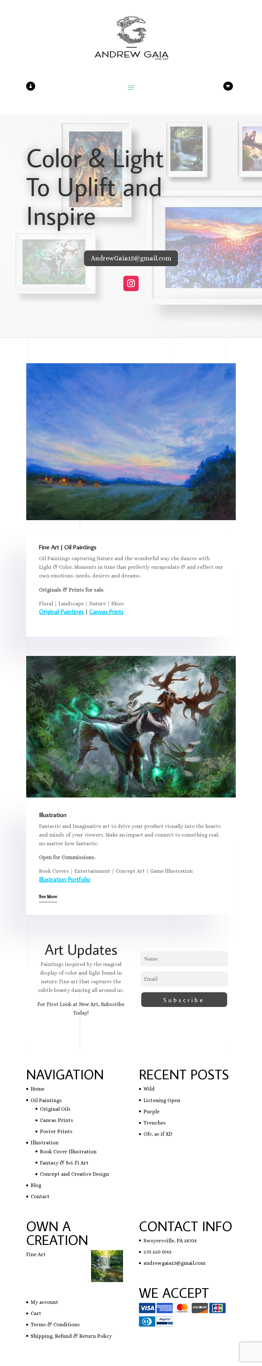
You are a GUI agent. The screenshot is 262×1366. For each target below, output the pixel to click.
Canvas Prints (106, 611)
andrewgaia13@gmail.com (174, 1263)
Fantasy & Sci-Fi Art (64, 1163)
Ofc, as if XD (157, 1134)
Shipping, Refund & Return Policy (71, 1336)
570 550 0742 (157, 1252)
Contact (40, 1196)
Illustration (44, 1143)
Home (37, 1089)
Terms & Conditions (55, 1324)
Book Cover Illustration (68, 1152)
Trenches (154, 1123)
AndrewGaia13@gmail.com (131, 258)
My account (44, 1302)
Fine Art (36, 1254)
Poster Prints (56, 1131)
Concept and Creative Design (74, 1174)
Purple (151, 1111)
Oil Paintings (46, 1100)
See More (48, 896)
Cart (36, 1313)
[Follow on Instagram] (131, 283)
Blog (36, 1185)
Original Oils (55, 1109)
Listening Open (161, 1100)
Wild (149, 1089)
